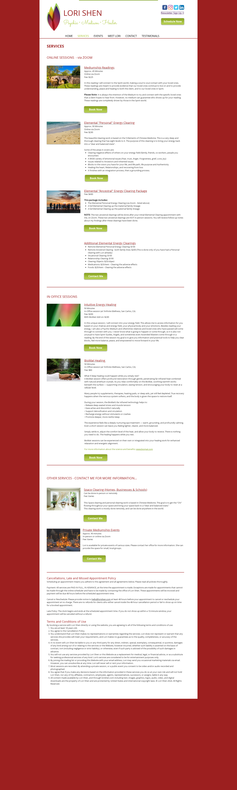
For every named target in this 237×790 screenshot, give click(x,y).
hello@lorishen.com (101, 599)
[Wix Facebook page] (164, 7)
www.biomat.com (144, 449)
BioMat (89, 360)
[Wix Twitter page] (176, 7)
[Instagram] (170, 7)
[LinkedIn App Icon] (181, 7)
